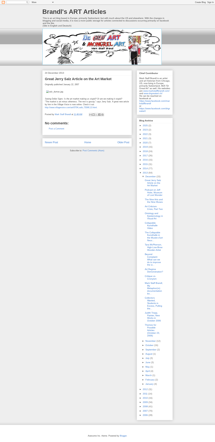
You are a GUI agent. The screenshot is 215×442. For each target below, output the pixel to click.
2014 (145, 168)
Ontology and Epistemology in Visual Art (154, 216)
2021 (145, 138)
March (148, 375)
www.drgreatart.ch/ (153, 93)
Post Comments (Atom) (93, 150)
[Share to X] (96, 114)
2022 (145, 134)
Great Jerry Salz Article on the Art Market (153, 183)
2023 (145, 129)
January (149, 384)
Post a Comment (56, 129)
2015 (145, 164)
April (147, 371)
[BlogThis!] (93, 114)
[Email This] (90, 114)
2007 (145, 411)
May (147, 367)
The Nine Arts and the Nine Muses (154, 200)
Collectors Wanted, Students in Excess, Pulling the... (153, 303)
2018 (145, 151)
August (149, 354)
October (149, 345)
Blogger (123, 436)
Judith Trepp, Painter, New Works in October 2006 (153, 317)
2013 (145, 172)
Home (87, 142)
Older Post (123, 142)
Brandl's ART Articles (74, 11)
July (147, 358)
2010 (145, 398)
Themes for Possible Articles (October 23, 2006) (152, 330)
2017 (145, 155)
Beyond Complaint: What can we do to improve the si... (153, 259)
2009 (145, 402)
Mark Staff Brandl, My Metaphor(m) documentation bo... (154, 288)
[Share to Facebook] (99, 114)
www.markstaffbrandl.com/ (156, 91)
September (151, 349)
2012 (145, 389)
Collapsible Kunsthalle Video (151, 226)
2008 (145, 406)
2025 (145, 125)
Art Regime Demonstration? (154, 270)
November (150, 341)
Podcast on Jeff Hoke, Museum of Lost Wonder (153, 192)
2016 (145, 160)
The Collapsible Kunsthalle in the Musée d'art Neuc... (154, 236)
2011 (145, 393)
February (150, 379)
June (148, 362)
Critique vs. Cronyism (151, 277)
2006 (145, 415)
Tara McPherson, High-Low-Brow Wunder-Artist (153, 247)
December (150, 176)
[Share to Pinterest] (102, 114)
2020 (145, 142)
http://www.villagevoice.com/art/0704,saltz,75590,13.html (71, 107)
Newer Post (51, 142)
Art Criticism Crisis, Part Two (154, 207)
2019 (145, 147)
